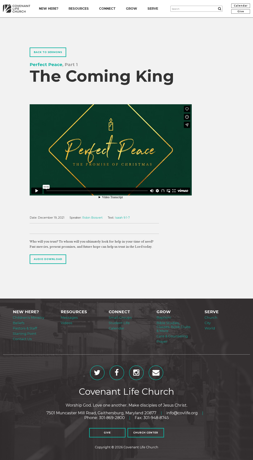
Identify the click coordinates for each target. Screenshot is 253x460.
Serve (152, 8)
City (208, 323)
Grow (131, 8)
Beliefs (19, 323)
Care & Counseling (172, 336)
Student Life (119, 323)
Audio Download (48, 259)
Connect (107, 8)
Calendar (241, 5)
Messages (69, 318)
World (210, 328)
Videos (66, 323)
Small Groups (120, 318)
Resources (79, 8)
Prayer (162, 341)
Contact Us (22, 339)
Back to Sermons (48, 52)
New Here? (48, 8)
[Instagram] (136, 372)
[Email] (156, 372)
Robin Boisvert (92, 217)
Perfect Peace (46, 64)
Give (240, 11)
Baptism (164, 318)
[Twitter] (97, 372)
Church (211, 318)
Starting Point (24, 334)
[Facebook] (117, 372)
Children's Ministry (28, 318)
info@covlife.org (182, 413)
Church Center (145, 432)
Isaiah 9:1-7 (122, 217)
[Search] (219, 8)
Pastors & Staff (25, 328)
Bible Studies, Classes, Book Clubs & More (174, 327)
